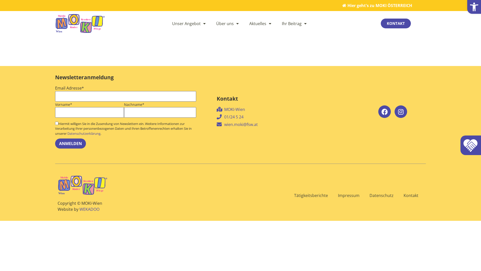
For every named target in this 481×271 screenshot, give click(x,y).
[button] (474, 7)
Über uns (225, 23)
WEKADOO (89, 209)
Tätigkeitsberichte (311, 195)
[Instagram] (401, 111)
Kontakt (411, 195)
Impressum (348, 195)
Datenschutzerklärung (83, 133)
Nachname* (134, 104)
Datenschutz (382, 195)
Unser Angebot (186, 23)
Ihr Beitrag (292, 23)
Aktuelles (257, 23)
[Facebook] (384, 111)
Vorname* (63, 104)
